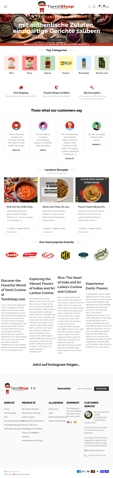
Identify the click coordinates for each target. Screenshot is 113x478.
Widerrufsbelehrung (57, 421)
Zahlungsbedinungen (12, 429)
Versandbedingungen (13, 425)
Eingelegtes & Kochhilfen (32, 429)
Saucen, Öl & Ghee (29, 425)
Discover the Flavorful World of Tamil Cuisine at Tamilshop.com (13, 290)
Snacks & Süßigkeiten (30, 433)
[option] (56, 28)
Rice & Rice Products (30, 409)
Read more (13, 232)
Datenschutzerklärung (58, 417)
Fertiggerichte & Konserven (33, 421)
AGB (50, 413)
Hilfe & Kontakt (10, 413)
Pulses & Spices (28, 417)
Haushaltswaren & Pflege (32, 440)
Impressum (53, 409)
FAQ (6, 417)
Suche (6, 409)
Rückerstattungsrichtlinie (14, 421)
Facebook (31, 388)
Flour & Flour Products (31, 413)
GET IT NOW (56, 40)
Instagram (34, 388)
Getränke (25, 437)
